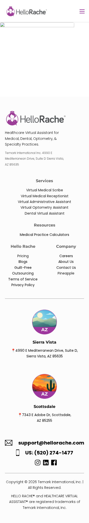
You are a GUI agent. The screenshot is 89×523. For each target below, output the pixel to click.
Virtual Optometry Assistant (44, 207)
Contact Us (66, 267)
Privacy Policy (23, 284)
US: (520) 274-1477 (49, 453)
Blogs (23, 261)
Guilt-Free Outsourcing (23, 270)
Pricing (23, 255)
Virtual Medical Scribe (44, 190)
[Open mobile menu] (82, 11)
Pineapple (66, 273)
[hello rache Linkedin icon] (46, 463)
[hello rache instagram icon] (36, 463)
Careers (66, 255)
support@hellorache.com (51, 443)
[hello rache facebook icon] (54, 463)
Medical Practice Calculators (44, 234)
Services (44, 180)
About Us (66, 261)
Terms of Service (23, 279)
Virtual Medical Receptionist (44, 196)
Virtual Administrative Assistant (44, 201)
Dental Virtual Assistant (45, 213)
